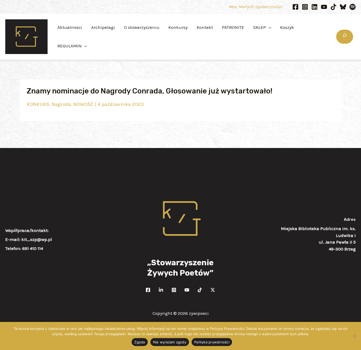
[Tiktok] (333, 7)
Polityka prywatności (211, 342)
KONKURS (38, 104)
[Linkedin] (314, 7)
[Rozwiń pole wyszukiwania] (344, 37)
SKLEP (259, 27)
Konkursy (178, 27)
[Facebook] (295, 7)
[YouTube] (186, 290)
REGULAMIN (69, 45)
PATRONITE (233, 27)
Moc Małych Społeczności (256, 6)
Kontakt (205, 27)
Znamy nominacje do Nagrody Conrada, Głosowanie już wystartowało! (149, 91)
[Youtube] (324, 7)
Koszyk (287, 27)
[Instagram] (305, 7)
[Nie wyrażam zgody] (354, 336)
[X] (212, 290)
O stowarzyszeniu (141, 27)
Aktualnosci (69, 27)
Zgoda (139, 342)
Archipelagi (103, 27)
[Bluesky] (343, 7)
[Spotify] (352, 7)
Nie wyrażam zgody (169, 342)
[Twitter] (161, 290)
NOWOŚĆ (83, 104)
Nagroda (61, 104)
